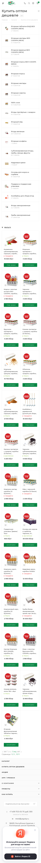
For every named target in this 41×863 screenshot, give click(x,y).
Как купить (7, 794)
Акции (5, 772)
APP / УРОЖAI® (8, 778)
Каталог (6, 761)
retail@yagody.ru (22, 819)
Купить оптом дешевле (13, 767)
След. (14, 752)
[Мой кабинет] (33, 3)
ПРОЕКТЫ (6, 789)
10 (17, 754)
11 (18, 754)
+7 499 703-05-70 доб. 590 (21, 812)
